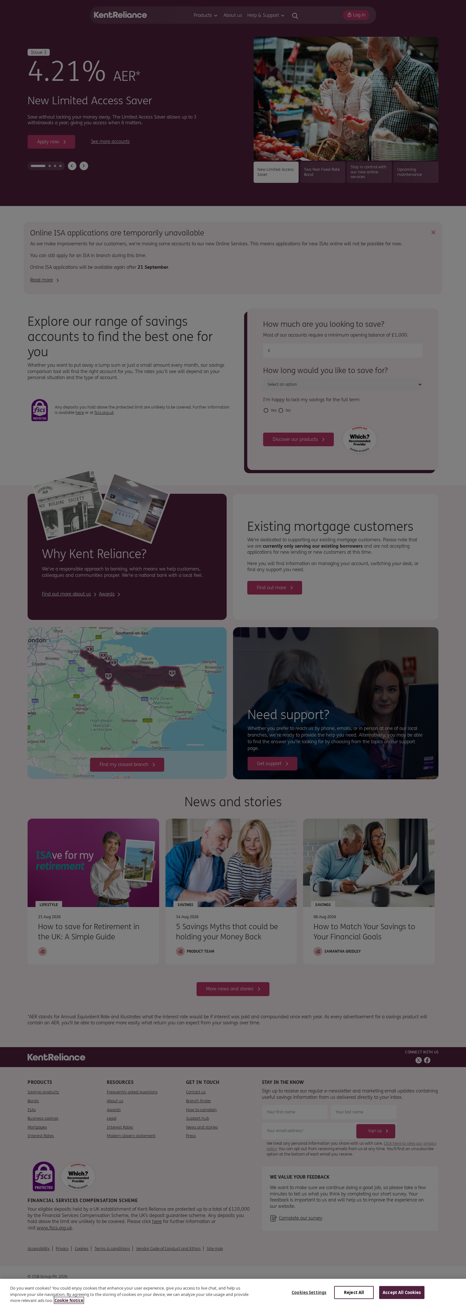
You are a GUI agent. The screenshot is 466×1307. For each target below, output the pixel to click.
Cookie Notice (69, 1300)
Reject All (354, 1292)
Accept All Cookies (402, 1292)
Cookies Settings (309, 1292)
